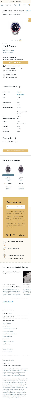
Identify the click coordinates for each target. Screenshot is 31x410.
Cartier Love (6, 339)
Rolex (10, 14)
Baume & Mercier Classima (9, 333)
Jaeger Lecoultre (7, 375)
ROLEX (4, 43)
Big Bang (8, 391)
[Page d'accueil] (7, 5)
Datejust (16, 389)
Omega (19, 375)
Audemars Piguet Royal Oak (10, 328)
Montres (5, 14)
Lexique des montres (8, 349)
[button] (10, 40)
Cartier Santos (6, 326)
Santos (4, 391)
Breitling (17, 374)
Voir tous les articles (8, 301)
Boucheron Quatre (7, 336)
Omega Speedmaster (8, 331)
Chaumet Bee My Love (8, 341)
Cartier (23, 375)
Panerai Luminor (7, 323)
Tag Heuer (14, 375)
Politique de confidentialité (13, 225)
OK (22, 207)
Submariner (22, 389)
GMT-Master (17, 14)
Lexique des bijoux (7, 351)
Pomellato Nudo (7, 344)
